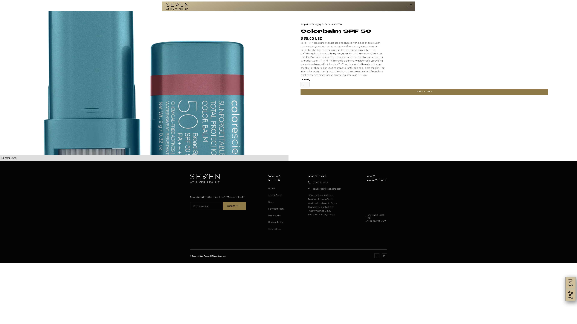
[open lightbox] (144, 83)
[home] (177, 6)
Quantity (305, 79)
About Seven (275, 195)
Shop (271, 201)
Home (271, 188)
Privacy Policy (275, 222)
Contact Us (274, 228)
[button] (409, 6)
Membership (274, 215)
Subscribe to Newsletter (217, 197)
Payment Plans (276, 208)
